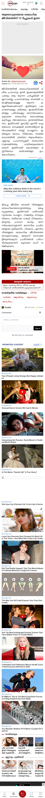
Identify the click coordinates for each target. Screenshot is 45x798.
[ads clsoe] (43, 784)
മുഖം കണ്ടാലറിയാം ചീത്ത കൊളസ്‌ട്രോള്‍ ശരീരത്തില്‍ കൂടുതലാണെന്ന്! (22, 286)
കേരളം (24, 9)
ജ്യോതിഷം (19, 297)
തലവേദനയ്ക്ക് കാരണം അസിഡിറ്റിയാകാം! (9, 773)
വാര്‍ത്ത (7, 297)
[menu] (3, 3)
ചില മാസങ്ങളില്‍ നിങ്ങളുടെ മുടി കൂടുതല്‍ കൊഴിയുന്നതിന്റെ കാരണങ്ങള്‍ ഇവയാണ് (9, 750)
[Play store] (36, 3)
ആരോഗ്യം (32, 297)
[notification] (41, 3)
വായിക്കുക (11, 734)
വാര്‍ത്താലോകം (9, 9)
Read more (12, 269)
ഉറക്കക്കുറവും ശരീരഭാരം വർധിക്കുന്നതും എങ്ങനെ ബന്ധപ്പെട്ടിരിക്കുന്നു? (25, 773)
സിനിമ (34, 9)
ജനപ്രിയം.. (8, 302)
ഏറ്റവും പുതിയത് (14, 757)
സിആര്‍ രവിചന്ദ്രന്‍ (18, 81)
